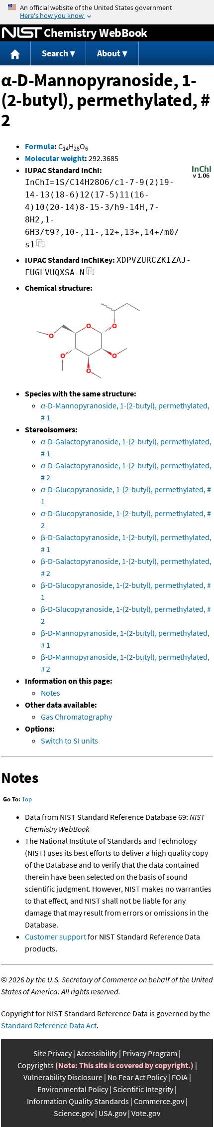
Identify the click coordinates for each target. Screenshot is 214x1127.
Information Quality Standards (78, 1101)
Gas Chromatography (76, 717)
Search (55, 53)
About (108, 53)
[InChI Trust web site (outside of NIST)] (201, 177)
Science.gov (74, 1113)
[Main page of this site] (15, 53)
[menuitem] (15, 53)
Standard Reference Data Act (49, 1025)
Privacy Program (149, 1053)
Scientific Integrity (143, 1089)
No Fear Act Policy (137, 1077)
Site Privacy (52, 1053)
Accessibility (97, 1053)
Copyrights (35, 1065)
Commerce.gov (159, 1101)
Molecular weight (55, 158)
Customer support (55, 936)
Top (27, 799)
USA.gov (112, 1113)
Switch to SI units (69, 741)
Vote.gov (145, 1113)
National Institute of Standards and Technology (22, 32)
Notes (50, 693)
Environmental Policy (72, 1089)
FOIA (180, 1077)
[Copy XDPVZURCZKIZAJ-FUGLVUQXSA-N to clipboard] (90, 274)
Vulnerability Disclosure (63, 1077)
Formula (39, 146)
